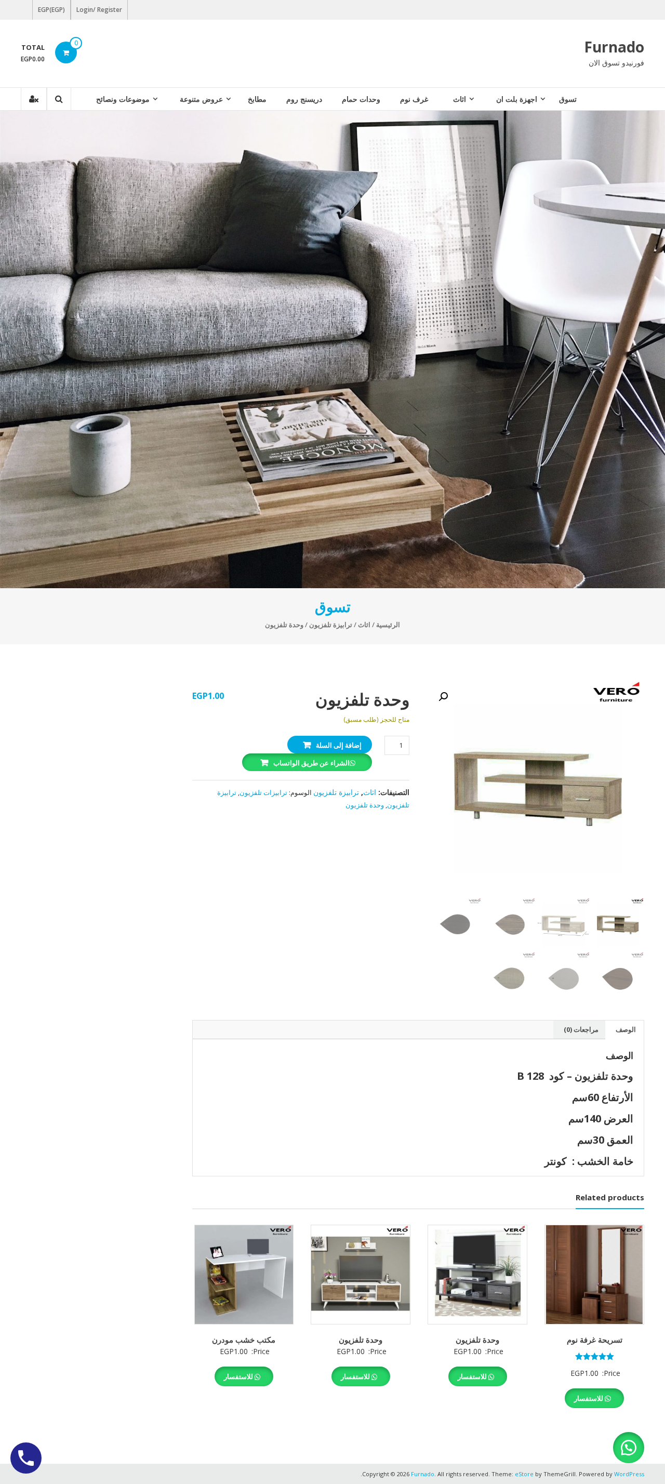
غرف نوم (414, 99)
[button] (443, 696)
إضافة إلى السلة (339, 745)
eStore (524, 1474)
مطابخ (257, 99)
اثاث (459, 99)
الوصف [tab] (626, 1029)
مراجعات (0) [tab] (581, 1029)
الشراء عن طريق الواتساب (311, 762)
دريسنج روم (304, 99)
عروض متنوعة (201, 99)
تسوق (568, 99)
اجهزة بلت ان (516, 99)
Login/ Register (99, 9)
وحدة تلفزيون (364, 805)
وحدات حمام (361, 99)
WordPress (629, 1474)
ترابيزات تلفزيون (263, 792)
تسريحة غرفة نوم (594, 1339)
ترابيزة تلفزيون (330, 624)
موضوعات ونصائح (123, 99)
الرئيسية (388, 624)
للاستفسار (589, 1398)
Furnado (614, 47)
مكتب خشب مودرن (243, 1339)
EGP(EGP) (51, 9)
